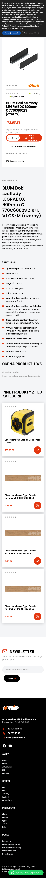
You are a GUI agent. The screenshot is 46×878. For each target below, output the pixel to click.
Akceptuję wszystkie (11, 33)
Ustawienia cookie (30, 33)
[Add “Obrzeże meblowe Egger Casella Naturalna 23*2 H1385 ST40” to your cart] (37, 561)
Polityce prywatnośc (16, 28)
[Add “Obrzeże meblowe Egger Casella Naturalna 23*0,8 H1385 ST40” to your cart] (37, 505)
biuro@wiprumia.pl (15, 737)
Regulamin (31, 866)
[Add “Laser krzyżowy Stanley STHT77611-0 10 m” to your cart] (37, 450)
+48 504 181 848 (14, 728)
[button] (26, 872)
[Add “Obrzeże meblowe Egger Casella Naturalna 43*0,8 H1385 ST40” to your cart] (37, 616)
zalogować (17, 376)
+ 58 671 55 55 (13, 733)
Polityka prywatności (11, 869)
